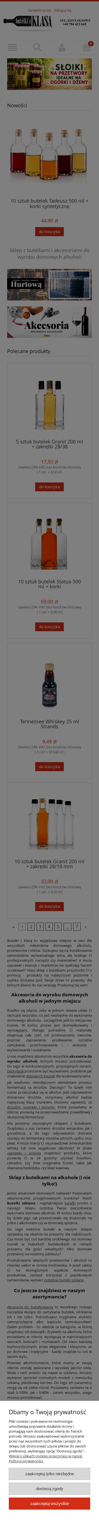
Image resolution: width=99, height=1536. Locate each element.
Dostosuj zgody (49, 1488)
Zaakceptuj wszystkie (49, 1503)
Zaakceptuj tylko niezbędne (49, 1473)
